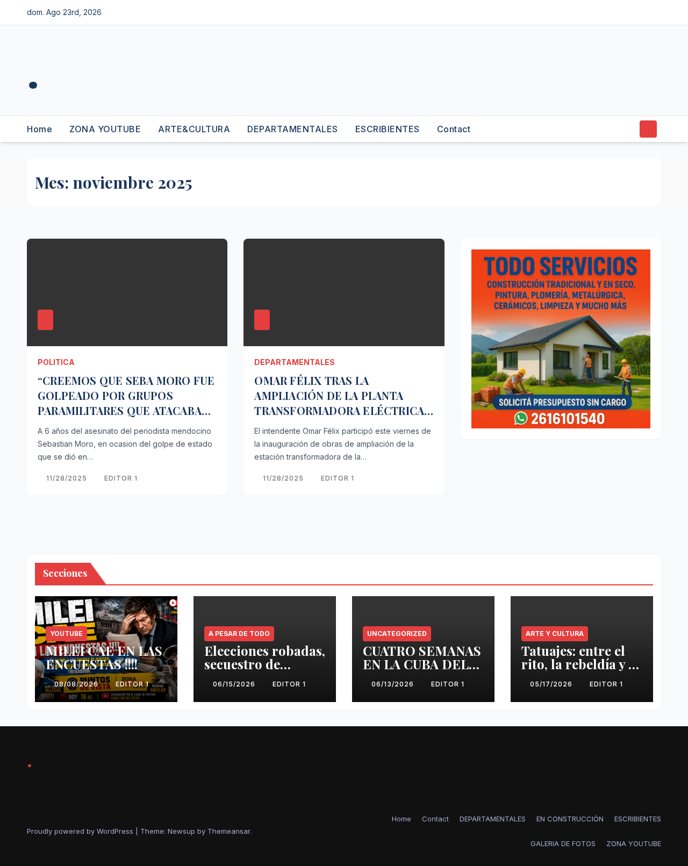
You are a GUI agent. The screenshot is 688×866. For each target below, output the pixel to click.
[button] (628, 129)
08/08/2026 (77, 684)
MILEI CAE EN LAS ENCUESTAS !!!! (104, 657)
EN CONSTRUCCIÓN (570, 818)
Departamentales (294, 362)
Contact (454, 129)
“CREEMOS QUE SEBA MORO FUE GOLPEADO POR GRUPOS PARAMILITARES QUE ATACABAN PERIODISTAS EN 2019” (126, 403)
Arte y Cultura (555, 633)
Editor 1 (121, 478)
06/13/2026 (393, 684)
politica (56, 362)
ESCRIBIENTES (387, 129)
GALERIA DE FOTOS (563, 843)
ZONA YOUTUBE (105, 129)
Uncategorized (397, 633)
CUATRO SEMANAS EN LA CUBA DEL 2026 (422, 664)
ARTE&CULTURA (194, 129)
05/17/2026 (552, 684)
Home (39, 129)
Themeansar (228, 831)
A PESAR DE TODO (239, 633)
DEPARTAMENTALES (292, 129)
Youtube (66, 633)
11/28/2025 (67, 478)
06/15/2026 (235, 684)
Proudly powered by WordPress (81, 831)
